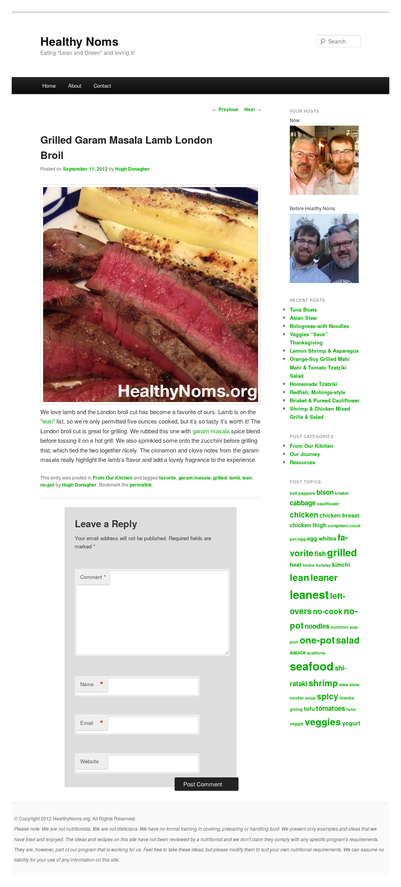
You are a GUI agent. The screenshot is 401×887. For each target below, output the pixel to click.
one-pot (317, 640)
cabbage (303, 502)
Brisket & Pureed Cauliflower (324, 400)
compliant (338, 525)
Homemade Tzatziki (314, 384)
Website (89, 761)
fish (320, 553)
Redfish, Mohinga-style (317, 392)
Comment (93, 577)
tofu (309, 708)
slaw (343, 684)
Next (252, 109)
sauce (298, 652)
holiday (323, 565)
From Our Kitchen (112, 477)
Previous (225, 109)
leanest (309, 594)
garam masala (211, 431)
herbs (308, 565)
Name (91, 684)
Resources (302, 462)
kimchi (341, 564)
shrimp (323, 682)
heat (296, 564)
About (74, 85)
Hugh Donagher (132, 168)
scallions (316, 653)
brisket (342, 493)
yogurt (351, 723)
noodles (317, 626)
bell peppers (302, 493)
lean (47, 421)
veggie (296, 724)
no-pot (47, 484)
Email (91, 723)
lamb (234, 477)
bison (325, 492)
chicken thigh (308, 525)
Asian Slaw (303, 317)
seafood (312, 666)
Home (49, 85)
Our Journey (305, 454)
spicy (327, 696)
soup (310, 698)
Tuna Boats (303, 309)
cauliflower (328, 504)
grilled (220, 477)
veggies (323, 721)
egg (302, 539)
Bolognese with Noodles (319, 326)
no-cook (328, 611)
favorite (167, 477)
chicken (304, 514)
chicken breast (339, 515)
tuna (351, 709)
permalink (141, 484)
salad (347, 639)
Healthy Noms (79, 40)
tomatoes (330, 708)
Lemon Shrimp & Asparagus (324, 350)
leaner (324, 577)
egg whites (321, 538)
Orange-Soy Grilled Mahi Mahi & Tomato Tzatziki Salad (320, 367)
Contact (102, 85)
